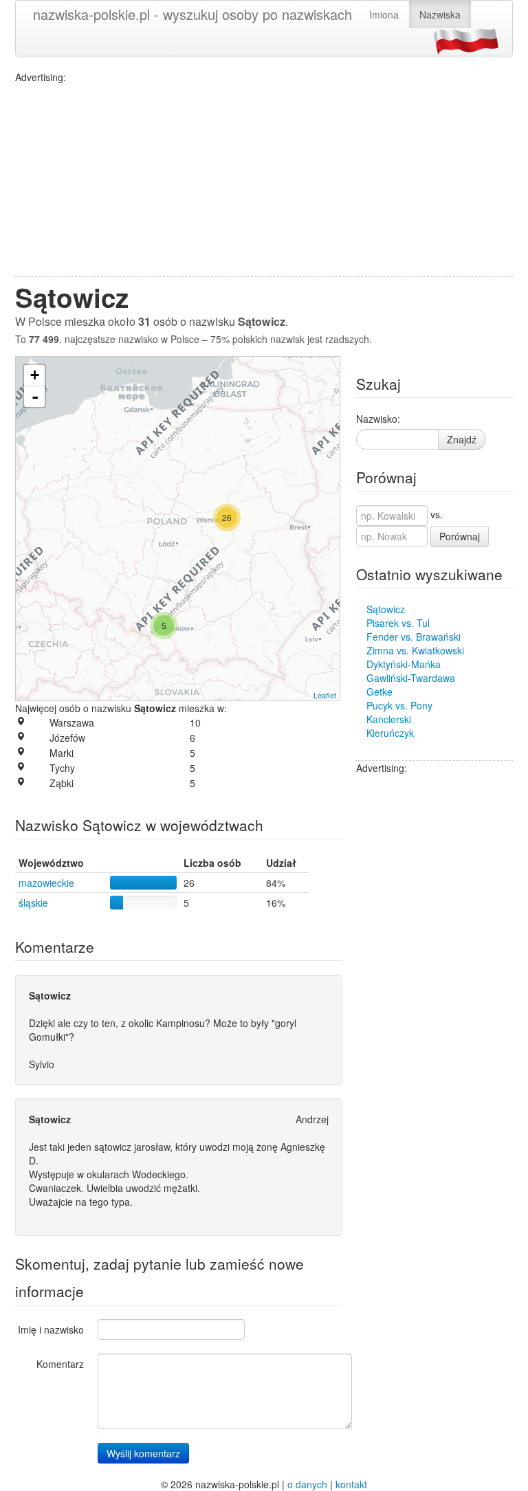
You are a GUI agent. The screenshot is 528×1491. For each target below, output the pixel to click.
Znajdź (461, 439)
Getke (379, 691)
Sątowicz (385, 609)
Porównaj (459, 536)
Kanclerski (388, 719)
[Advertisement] (264, 180)
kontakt (351, 1484)
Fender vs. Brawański (413, 636)
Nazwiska (440, 14)
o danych (307, 1484)
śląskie (33, 902)
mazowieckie (46, 883)
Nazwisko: (378, 419)
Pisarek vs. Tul (398, 623)
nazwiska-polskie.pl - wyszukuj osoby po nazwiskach (192, 14)
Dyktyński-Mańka (403, 664)
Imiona (384, 14)
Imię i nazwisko (51, 1329)
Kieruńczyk (390, 733)
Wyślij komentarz (143, 1453)
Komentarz (60, 1364)
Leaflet (325, 694)
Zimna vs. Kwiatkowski (415, 650)
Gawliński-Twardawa (410, 678)
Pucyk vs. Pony (399, 705)
